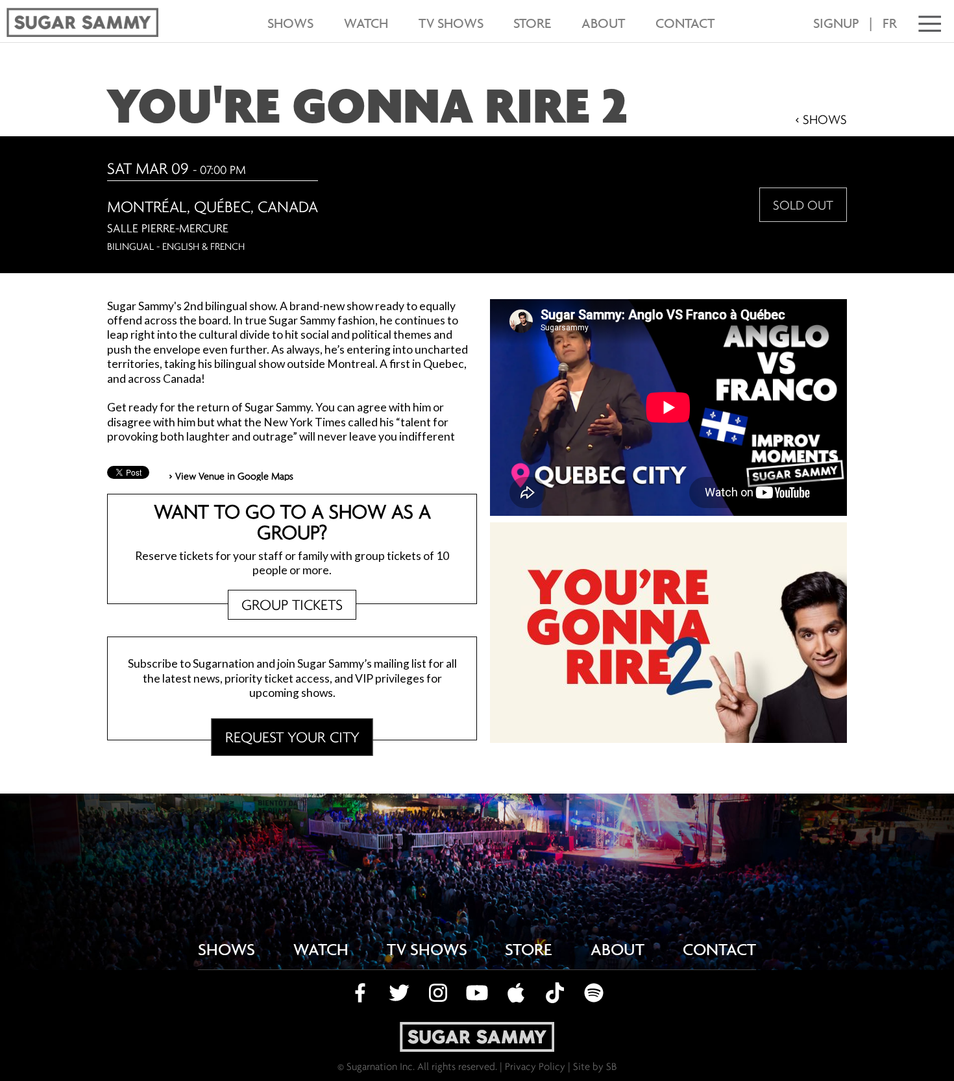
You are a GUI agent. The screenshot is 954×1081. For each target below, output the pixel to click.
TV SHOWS (451, 23)
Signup (836, 23)
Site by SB (595, 1066)
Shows (290, 23)
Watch (366, 23)
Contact (685, 23)
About (603, 23)
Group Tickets (292, 604)
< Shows (821, 119)
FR (890, 23)
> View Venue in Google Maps (231, 475)
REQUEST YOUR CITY (292, 737)
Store (532, 23)
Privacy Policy (535, 1066)
